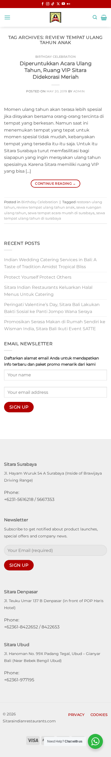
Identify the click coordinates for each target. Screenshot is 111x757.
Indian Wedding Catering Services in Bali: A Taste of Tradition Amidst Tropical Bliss (50, 263)
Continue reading (55, 183)
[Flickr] (68, 4)
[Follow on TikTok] (52, 4)
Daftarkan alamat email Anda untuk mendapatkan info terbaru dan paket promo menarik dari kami (51, 361)
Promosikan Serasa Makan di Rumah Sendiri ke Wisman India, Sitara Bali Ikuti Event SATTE (54, 325)
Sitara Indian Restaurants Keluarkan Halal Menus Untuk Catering (48, 291)
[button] (7, 17)
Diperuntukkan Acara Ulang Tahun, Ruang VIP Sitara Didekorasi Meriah (56, 70)
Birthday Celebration (55, 57)
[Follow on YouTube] (63, 4)
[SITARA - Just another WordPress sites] (55, 17)
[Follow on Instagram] (47, 4)
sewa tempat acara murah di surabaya (61, 213)
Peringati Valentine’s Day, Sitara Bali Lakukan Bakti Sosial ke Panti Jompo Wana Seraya (52, 308)
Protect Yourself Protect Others (37, 277)
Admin (79, 91)
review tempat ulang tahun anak (45, 207)
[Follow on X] (58, 4)
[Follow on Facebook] (42, 4)
